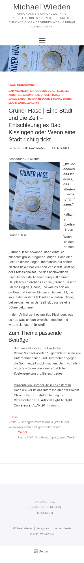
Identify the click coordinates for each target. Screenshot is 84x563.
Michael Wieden (42, 6)
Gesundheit (31, 95)
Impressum (45, 512)
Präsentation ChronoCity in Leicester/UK (42, 385)
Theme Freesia (61, 528)
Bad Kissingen (19, 90)
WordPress (47, 534)
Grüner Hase (50, 95)
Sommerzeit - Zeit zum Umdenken (38, 348)
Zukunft (33, 102)
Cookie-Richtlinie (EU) (44, 507)
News (12, 84)
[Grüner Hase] (34, 164)
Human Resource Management (49, 98)
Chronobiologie (42, 90)
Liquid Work (17, 102)
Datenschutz (45, 501)
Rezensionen (26, 84)
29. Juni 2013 (60, 148)
